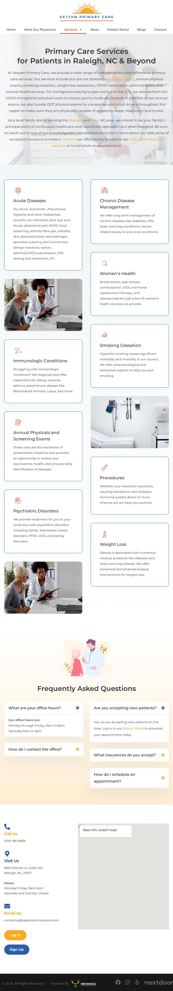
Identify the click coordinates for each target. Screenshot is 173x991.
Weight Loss (113, 544)
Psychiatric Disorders (35, 510)
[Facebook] (118, 982)
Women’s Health (118, 273)
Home (11, 29)
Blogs (141, 29)
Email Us (12, 913)
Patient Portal (118, 29)
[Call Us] (7, 827)
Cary (95, 120)
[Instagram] (127, 982)
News (95, 29)
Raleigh (75, 120)
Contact (160, 29)
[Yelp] (137, 982)
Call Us (11, 834)
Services (70, 29)
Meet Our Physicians (40, 29)
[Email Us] (7, 906)
